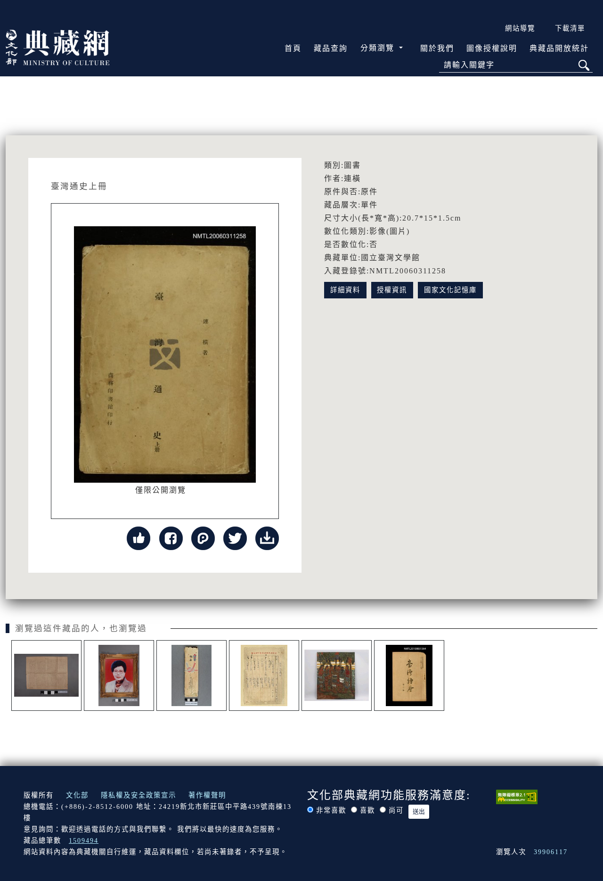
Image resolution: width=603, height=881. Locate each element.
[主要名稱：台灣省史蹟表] (264, 675)
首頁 (293, 48)
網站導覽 (520, 28)
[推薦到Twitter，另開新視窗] (235, 537)
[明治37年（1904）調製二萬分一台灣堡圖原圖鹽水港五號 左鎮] (46, 675)
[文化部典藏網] (57, 46)
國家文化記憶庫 (450, 290)
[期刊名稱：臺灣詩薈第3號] (409, 675)
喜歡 (367, 810)
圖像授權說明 (491, 48)
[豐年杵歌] (337, 675)
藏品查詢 (331, 48)
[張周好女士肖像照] (119, 675)
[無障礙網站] (517, 795)
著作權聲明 (207, 795)
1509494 (83, 840)
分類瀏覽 (378, 48)
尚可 (396, 810)
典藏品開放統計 (559, 48)
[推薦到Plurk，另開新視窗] (203, 537)
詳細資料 (345, 290)
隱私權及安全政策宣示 (138, 795)
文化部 (77, 795)
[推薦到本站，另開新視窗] (138, 537)
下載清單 (570, 28)
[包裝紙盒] (191, 675)
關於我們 (437, 48)
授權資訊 (392, 290)
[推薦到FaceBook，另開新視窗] (171, 537)
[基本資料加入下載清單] (267, 537)
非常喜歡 (331, 810)
